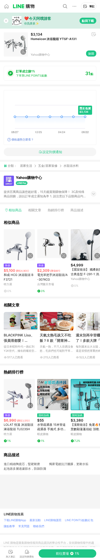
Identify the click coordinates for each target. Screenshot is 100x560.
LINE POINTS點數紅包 (79, 520)
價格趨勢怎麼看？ (22, 139)
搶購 (91, 53)
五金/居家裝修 (47, 166)
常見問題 (24, 526)
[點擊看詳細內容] (19, 244)
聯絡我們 (38, 526)
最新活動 (35, 520)
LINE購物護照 (52, 520)
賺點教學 (9, 526)
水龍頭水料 (71, 166)
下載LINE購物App (15, 520)
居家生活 (26, 166)
